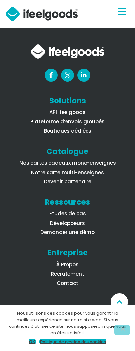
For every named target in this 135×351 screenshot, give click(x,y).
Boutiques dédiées (67, 130)
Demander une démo (67, 232)
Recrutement (67, 273)
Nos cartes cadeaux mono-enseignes (67, 162)
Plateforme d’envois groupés (67, 121)
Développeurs (67, 223)
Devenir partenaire (67, 181)
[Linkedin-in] (83, 75)
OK (32, 341)
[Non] (122, 330)
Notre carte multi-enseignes (67, 172)
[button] (122, 14)
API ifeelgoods (67, 112)
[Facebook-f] (51, 75)
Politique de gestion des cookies (73, 341)
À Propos (67, 264)
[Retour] (119, 301)
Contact (67, 283)
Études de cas (67, 213)
